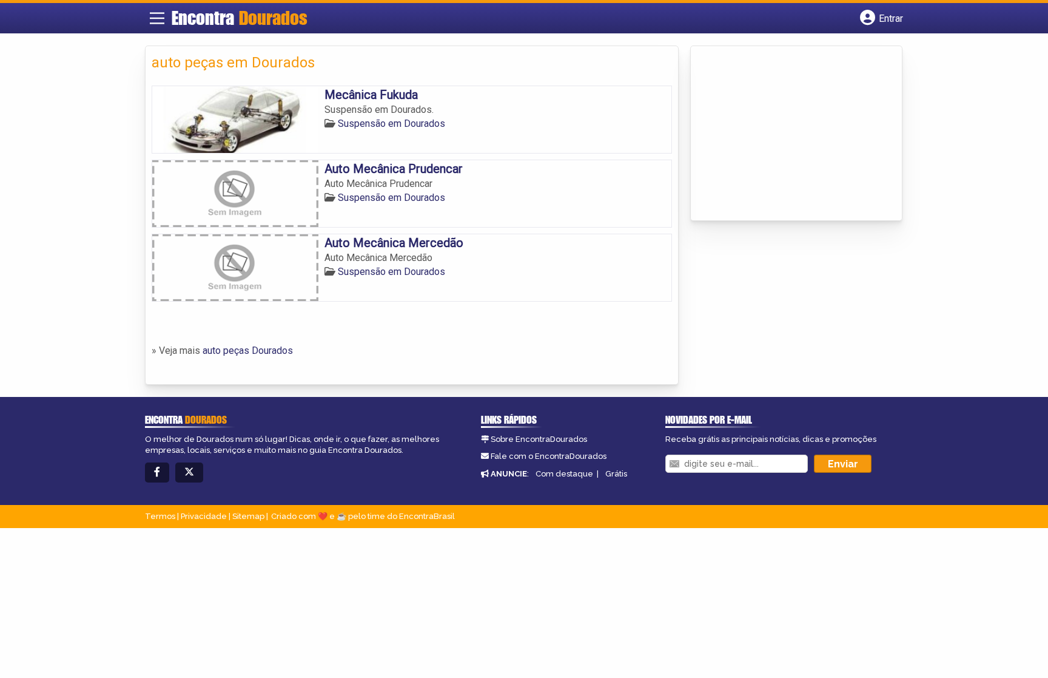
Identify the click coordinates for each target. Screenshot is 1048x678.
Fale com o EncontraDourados (548, 456)
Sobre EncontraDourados (539, 439)
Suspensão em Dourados (391, 123)
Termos (160, 516)
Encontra (239, 18)
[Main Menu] (157, 18)
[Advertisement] (788, 134)
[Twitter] (189, 473)
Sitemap (248, 516)
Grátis (616, 473)
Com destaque (564, 473)
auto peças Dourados (248, 350)
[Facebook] (157, 473)
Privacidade (204, 516)
